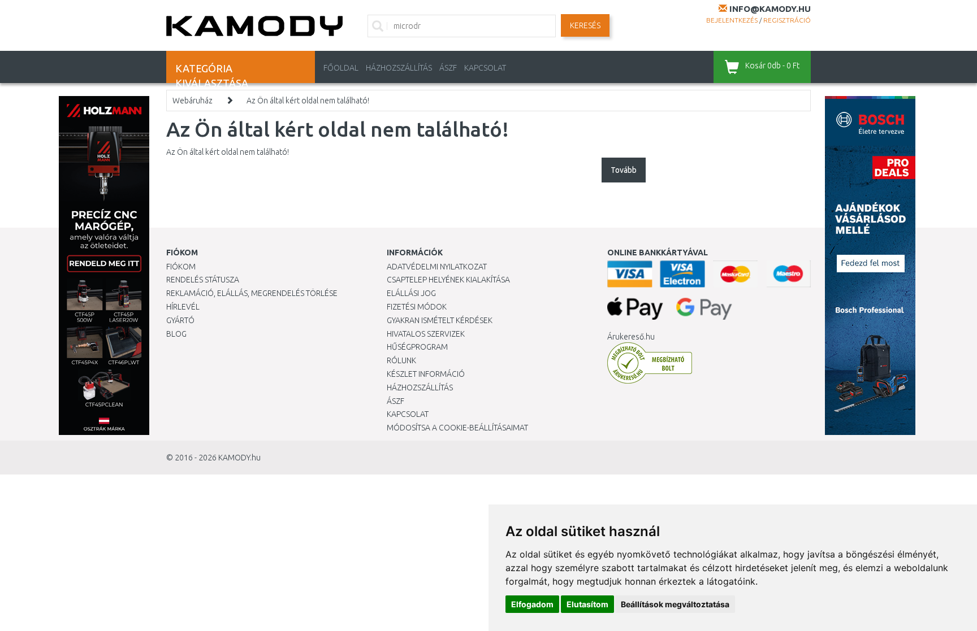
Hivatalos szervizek (426, 333)
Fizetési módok (417, 306)
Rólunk (401, 360)
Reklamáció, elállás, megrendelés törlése (252, 293)
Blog (176, 333)
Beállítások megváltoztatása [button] (675, 604)
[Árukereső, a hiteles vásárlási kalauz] (649, 362)
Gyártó (180, 320)
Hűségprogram (417, 346)
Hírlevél (183, 306)
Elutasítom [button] (587, 604)
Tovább (624, 170)
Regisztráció (787, 20)
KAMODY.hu (239, 457)
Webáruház (192, 100)
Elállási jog (411, 293)
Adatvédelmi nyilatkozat (437, 266)
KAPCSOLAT (485, 67)
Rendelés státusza (202, 279)
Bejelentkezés (732, 20)
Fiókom (181, 266)
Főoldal (340, 67)
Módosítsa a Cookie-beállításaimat (457, 427)
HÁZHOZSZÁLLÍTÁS (399, 67)
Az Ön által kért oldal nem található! (308, 100)
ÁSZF (448, 67)
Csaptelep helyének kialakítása (448, 279)
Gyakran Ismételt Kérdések (439, 320)
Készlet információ (426, 373)
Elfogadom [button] (532, 604)
